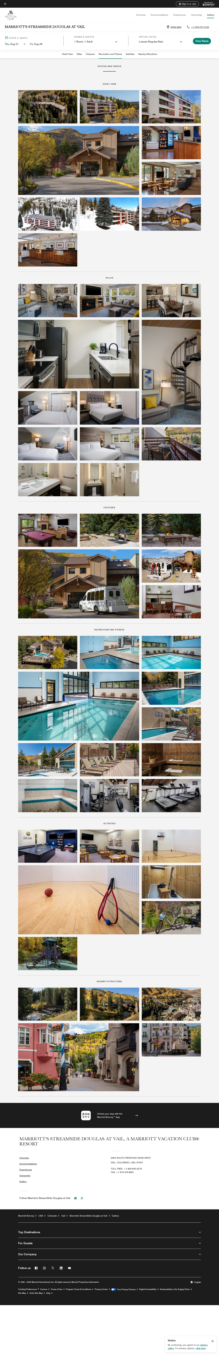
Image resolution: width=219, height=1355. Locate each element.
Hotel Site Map (36, 1293)
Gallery (210, 15)
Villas (79, 54)
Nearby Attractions (147, 54)
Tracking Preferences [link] (27, 1289)
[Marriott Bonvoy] (207, 4)
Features (90, 54)
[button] (187, 3)
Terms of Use (56, 1289)
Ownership (196, 15)
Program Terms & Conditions (78, 1289)
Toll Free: (126, 1168)
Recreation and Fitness (110, 54)
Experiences (179, 15)
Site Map (22, 1293)
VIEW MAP (175, 27)
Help (48, 1293)
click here (201, 1348)
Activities (130, 54)
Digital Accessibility (147, 1289)
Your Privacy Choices (126, 1289)
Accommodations (159, 15)
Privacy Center (101, 1289)
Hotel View (67, 54)
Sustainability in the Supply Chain (175, 1289)
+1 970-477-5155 (200, 27)
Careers (43, 1289)
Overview (141, 15)
